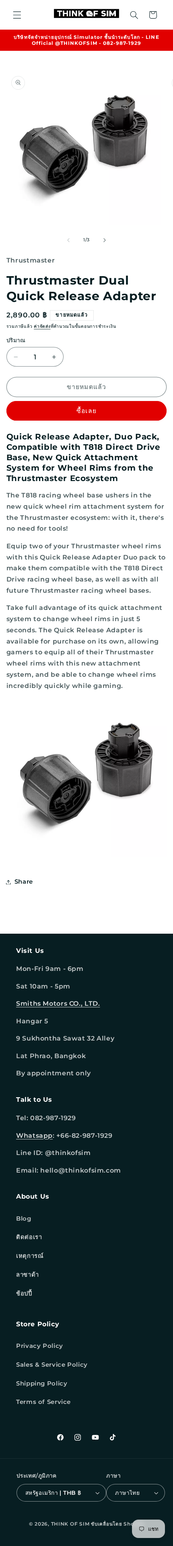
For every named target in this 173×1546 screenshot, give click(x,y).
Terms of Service (43, 1402)
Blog (23, 1218)
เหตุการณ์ (29, 1255)
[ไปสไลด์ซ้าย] (68, 240)
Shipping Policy (41, 1383)
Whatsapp (34, 1135)
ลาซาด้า (27, 1274)
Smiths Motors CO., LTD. (58, 1003)
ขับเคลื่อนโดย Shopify (117, 1524)
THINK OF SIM (70, 1524)
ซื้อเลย (86, 411)
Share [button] (23, 881)
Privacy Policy (39, 1345)
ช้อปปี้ (24, 1293)
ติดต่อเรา (29, 1237)
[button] (17, 15)
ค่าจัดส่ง (42, 326)
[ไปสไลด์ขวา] (104, 240)
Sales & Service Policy (52, 1364)
